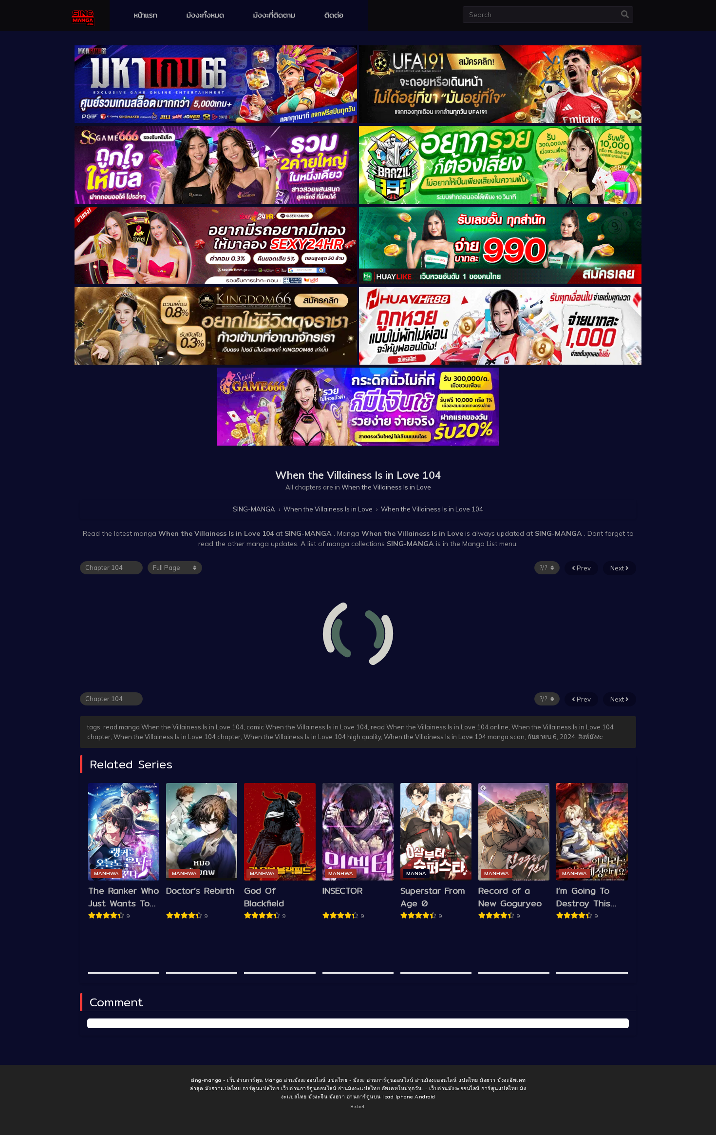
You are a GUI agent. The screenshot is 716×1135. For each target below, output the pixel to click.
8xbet (358, 1106)
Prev (583, 568)
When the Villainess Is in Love (386, 487)
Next (617, 568)
